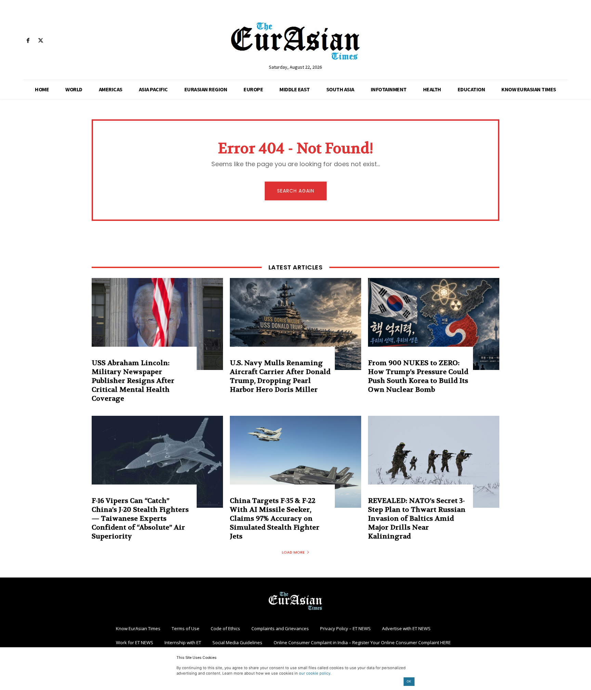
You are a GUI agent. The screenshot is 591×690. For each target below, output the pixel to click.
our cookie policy (314, 673)
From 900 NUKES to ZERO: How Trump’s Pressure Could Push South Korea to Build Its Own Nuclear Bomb (418, 376)
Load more (293, 552)
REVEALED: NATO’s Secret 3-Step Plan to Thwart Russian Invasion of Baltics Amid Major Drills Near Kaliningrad (416, 518)
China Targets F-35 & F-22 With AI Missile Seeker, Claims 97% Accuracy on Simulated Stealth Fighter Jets (274, 518)
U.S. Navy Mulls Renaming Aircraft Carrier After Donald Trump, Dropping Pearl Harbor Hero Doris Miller (280, 376)
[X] (40, 40)
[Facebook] (27, 40)
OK (409, 681)
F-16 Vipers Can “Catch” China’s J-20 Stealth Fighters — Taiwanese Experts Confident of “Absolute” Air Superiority (140, 518)
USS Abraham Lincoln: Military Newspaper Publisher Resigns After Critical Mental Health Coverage (133, 381)
